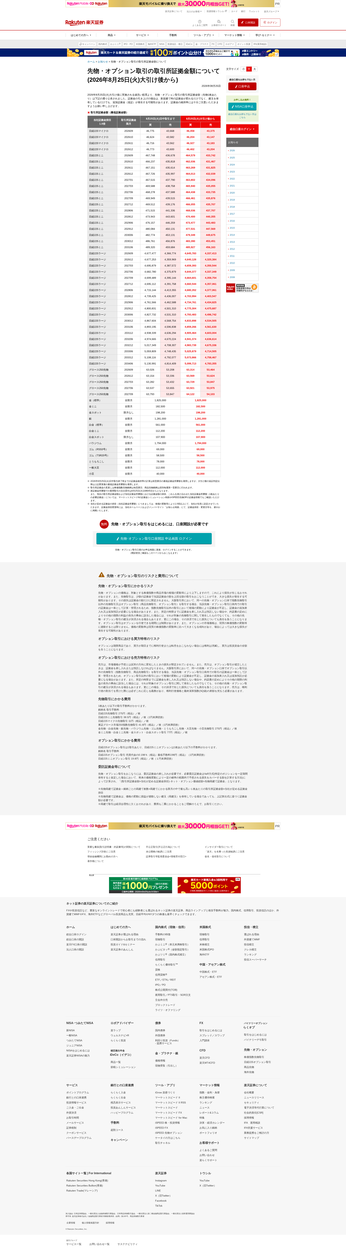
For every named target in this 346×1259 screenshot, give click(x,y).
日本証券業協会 (80, 1214)
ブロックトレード (165, 1004)
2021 (231, 186)
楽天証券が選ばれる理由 (124, 934)
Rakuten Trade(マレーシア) (82, 1190)
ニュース (204, 1107)
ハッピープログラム (122, 1112)
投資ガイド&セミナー (123, 944)
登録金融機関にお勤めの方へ (102, 856)
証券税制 (71, 1127)
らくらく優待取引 (166, 964)
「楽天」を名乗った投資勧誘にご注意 (225, 851)
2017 (231, 214)
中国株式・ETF (208, 971)
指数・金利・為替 (209, 1092)
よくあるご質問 (208, 1150)
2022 (231, 179)
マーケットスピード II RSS (170, 1102)
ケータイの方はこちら (167, 1137)
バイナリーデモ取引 (255, 1039)
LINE (158, 1190)
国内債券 (160, 1030)
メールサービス (75, 1122)
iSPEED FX (161, 1127)
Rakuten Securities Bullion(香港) (84, 1185)
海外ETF (204, 954)
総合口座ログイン (76, 934)
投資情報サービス (76, 1102)
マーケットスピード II (167, 1097)
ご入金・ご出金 (75, 1107)
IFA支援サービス (253, 1127)
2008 (231, 277)
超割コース (117, 1129)
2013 (231, 242)
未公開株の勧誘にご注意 (159, 851)
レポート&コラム (209, 1112)
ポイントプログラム (77, 1092)
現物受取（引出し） (166, 1065)
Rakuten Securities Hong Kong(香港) (87, 1180)
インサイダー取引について (219, 847)
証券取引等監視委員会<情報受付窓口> (166, 856)
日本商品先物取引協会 (126, 1214)
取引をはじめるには (210, 1030)
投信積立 (249, 944)
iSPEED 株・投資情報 (167, 1122)
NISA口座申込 (242, 106)
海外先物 (249, 1072)
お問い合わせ (207, 1155)
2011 (231, 256)
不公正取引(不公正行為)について (163, 847)
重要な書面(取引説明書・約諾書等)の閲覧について (113, 847)
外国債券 (160, 1035)
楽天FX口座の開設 (76, 944)
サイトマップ (251, 1137)
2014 (231, 235)
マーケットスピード (166, 1107)
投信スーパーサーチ (255, 959)
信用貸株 (161, 974)
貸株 (157, 969)
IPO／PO (160, 984)
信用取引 (160, 959)
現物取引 (160, 939)
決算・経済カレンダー (212, 1122)
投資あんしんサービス (123, 1107)
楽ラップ (116, 1030)
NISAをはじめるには (78, 1050)
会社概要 (249, 1092)
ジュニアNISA (74, 1045)
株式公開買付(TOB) (166, 989)
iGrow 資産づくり (165, 1092)
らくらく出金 (118, 1097)
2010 (231, 263)
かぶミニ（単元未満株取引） (172, 944)
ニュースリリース (254, 1097)
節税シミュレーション (123, 1067)
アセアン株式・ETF (210, 976)
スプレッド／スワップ (212, 1035)
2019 (231, 200)
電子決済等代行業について (259, 1107)
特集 (202, 1117)
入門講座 (204, 1040)
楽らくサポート (208, 1160)
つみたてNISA (74, 1040)
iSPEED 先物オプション (168, 1132)
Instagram (161, 1180)
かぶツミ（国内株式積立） (171, 954)
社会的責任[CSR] (253, 1112)
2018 (231, 207)
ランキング (250, 954)
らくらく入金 (118, 1092)
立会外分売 (161, 999)
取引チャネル (162, 1142)
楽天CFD (204, 1057)
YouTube (160, 1185)
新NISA (70, 1030)
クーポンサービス (76, 1132)
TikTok (158, 1205)
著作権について (95, 861)
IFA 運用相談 (252, 1122)
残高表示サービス (121, 1102)
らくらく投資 (118, 1040)
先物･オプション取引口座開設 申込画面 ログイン (154, 538)
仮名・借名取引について (217, 856)
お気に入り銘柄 (208, 1127)
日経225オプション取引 (257, 1062)
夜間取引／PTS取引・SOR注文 (173, 994)
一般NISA (71, 1035)
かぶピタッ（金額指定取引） (172, 949)
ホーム (91, 61)
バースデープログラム (79, 1137)
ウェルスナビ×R (120, 1035)
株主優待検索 (207, 1097)
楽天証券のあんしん (122, 949)
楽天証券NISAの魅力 (78, 1055)
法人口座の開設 (75, 949)
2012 (231, 249)
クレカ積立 (250, 949)
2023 (231, 172)
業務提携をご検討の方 (256, 1132)
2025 (231, 157)
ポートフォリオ (208, 1132)
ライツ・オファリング (167, 1010)
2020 (231, 193)
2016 (231, 221)
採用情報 (249, 1117)
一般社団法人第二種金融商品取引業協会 (153, 1214)
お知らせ (103, 61)
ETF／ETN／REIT (165, 979)
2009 (231, 270)
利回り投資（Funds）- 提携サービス (167, 1042)
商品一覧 (116, 1062)
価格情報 (160, 1060)
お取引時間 (72, 1117)
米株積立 (204, 944)
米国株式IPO (206, 949)
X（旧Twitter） (163, 1195)
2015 (231, 228)
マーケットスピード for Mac (171, 1117)
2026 (231, 150)
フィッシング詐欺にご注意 (101, 851)
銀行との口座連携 (76, 1097)
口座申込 (242, 86)
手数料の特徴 (162, 934)
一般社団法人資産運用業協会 (183, 1214)
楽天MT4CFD (207, 1062)
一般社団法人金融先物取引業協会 (101, 1214)
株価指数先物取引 (254, 1057)
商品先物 (249, 1067)
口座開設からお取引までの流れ (128, 939)
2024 (231, 164)
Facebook (161, 1200)
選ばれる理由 (251, 934)
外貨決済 (71, 1112)
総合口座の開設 (75, 939)
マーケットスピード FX (168, 1112)
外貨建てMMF (252, 939)
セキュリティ (251, 1102)
